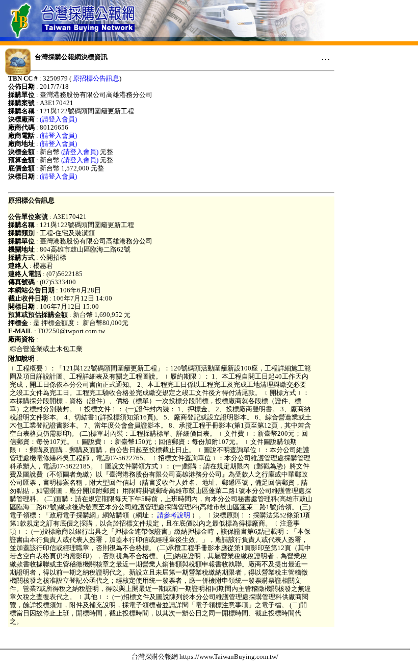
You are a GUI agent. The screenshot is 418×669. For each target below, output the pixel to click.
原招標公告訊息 (96, 78)
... (325, 56)
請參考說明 (173, 515)
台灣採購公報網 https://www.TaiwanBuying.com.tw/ (205, 656)
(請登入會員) (58, 119)
